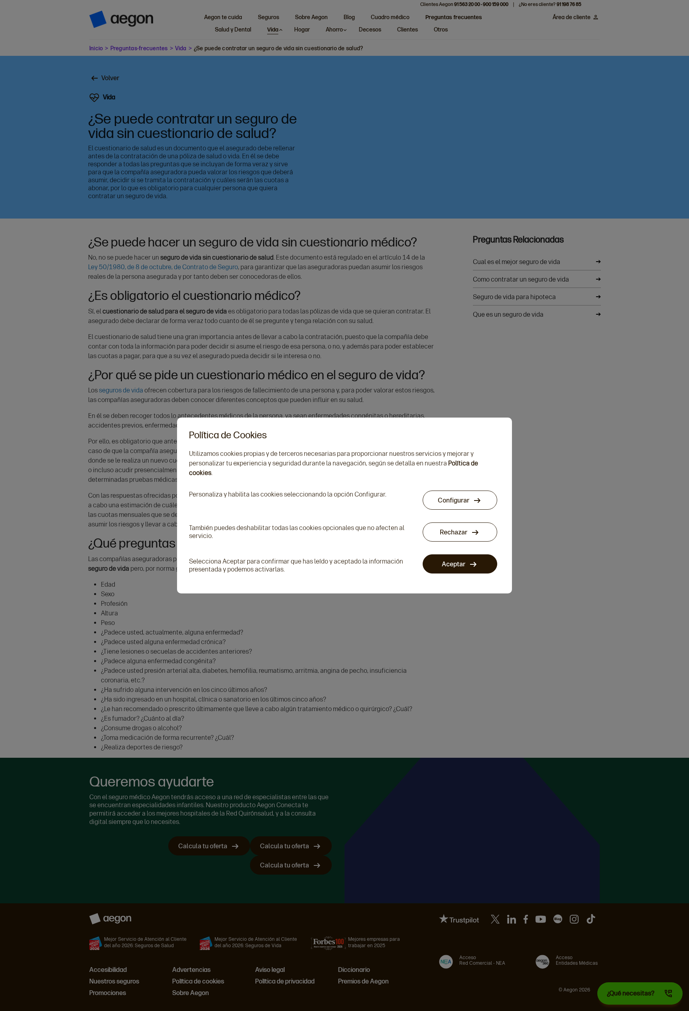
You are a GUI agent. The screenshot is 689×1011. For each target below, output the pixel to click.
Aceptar (454, 564)
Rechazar (454, 532)
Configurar (454, 500)
